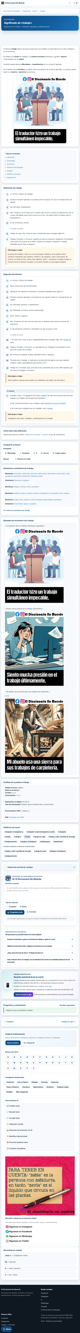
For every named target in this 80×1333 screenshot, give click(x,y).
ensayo (23, 493)
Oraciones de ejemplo (15, 167)
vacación (32, 504)
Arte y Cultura (22, 1082)
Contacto (4, 1318)
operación (17, 476)
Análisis (10, 171)
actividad (17, 474)
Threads (44, 1306)
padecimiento (48, 500)
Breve (24, 907)
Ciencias (44, 1082)
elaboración (42, 474)
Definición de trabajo (32, 435)
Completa (12, 907)
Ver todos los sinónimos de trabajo (16, 510)
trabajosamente (11, 842)
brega (16, 500)
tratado (66, 493)
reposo (26, 504)
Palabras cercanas (13, 174)
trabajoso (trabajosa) (28, 842)
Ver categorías (29, 1043)
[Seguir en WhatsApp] (19, 1236)
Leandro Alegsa (47, 435)
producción (26, 476)
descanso (17, 480)
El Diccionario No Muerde (50, 1310)
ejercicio (34, 474)
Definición (10, 157)
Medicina (50, 1087)
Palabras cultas (63, 1087)
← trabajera (9, 1022)
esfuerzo (27, 500)
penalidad (57, 500)
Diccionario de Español (11, 11)
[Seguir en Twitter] (19, 1241)
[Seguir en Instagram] (19, 1227)
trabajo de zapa (39, 837)
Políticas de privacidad (54, 1321)
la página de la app (44, 986)
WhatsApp (45, 1303)
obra (68, 474)
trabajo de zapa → (68, 1022)
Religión (10, 1092)
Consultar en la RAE (16, 817)
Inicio (43, 1321)
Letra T (35, 11)
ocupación (9, 476)
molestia (39, 500)
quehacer (34, 476)
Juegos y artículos (8, 1325)
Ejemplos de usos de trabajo (55, 403)
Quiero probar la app (23, 994)
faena (59, 474)
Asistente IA (11, 177)
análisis (16, 493)
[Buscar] (70, 3)
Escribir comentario (67, 1005)
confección (26, 474)
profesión (35, 487)
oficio (29, 487)
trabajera (17, 837)
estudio (29, 493)
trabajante (62, 832)
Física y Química (13, 1087)
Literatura (26, 1087)
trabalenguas (45, 842)
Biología (35, 1082)
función (23, 487)
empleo (17, 487)
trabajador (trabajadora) (14, 832)
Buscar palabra (13, 1043)
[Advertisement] (40, 37)
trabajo (42, 11)
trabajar (44, 395)
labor (63, 474)
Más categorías (22, 1092)
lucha (33, 500)
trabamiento (58, 842)
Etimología (11, 161)
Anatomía (10, 1082)
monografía (54, 493)
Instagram (44, 1296)
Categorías (26, 11)
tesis (61, 493)
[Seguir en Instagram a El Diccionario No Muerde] (40, 1185)
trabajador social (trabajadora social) (41, 832)
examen (36, 493)
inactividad (18, 504)
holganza (25, 480)
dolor (21, 500)
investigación (44, 493)
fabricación (52, 474)
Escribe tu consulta (12, 883)
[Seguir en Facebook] (19, 1231)
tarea (41, 476)
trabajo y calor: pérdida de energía (62, 837)
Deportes (54, 1082)
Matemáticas (38, 1087)
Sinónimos (11, 164)
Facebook (44, 1293)
